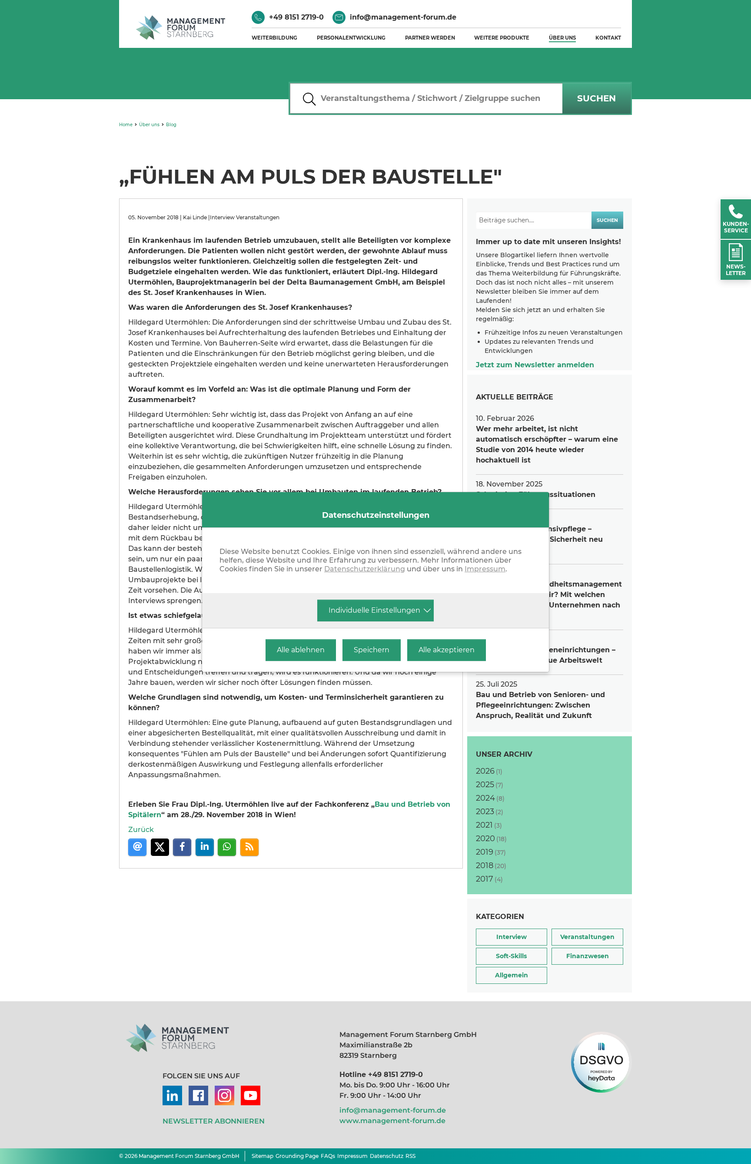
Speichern (371, 650)
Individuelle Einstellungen (374, 610)
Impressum (485, 569)
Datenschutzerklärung (364, 569)
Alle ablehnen (301, 650)
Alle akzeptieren (447, 650)
